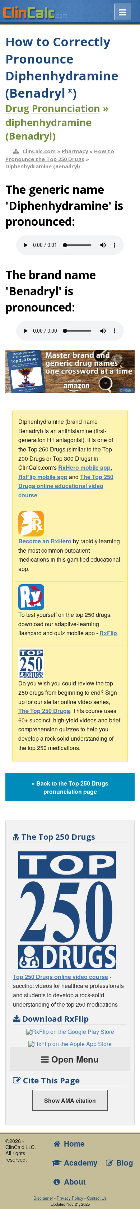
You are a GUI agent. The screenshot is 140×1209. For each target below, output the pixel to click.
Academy (80, 1162)
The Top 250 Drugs (44, 711)
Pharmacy (75, 151)
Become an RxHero (44, 541)
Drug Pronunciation (52, 108)
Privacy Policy (70, 1198)
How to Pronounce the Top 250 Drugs (59, 155)
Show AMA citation (70, 1100)
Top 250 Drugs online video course (60, 977)
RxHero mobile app (84, 467)
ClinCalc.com (39, 151)
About (74, 1181)
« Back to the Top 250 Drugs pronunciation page (70, 787)
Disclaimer (43, 1198)
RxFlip (108, 633)
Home (73, 1143)
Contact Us (97, 1198)
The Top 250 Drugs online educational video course (65, 486)
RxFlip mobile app (42, 477)
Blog (123, 1162)
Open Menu (74, 1059)
